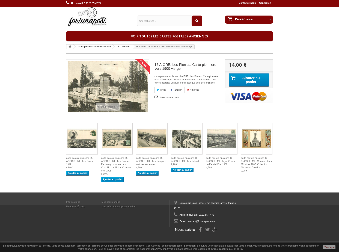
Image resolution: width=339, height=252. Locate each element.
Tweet (162, 89)
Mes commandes (111, 202)
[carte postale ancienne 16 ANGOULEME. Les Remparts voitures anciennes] (152, 139)
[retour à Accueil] (70, 47)
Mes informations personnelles (118, 206)
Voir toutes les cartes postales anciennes (169, 36)
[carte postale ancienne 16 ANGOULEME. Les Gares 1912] (82, 139)
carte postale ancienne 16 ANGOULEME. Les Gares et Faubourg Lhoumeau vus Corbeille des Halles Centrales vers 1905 (116, 164)
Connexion (265, 3)
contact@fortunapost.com (201, 221)
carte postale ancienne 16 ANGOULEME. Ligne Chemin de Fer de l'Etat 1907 (221, 161)
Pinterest (194, 89)
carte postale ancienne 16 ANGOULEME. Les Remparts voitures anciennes (151, 161)
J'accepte (329, 247)
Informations (73, 202)
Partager (177, 89)
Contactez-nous (247, 3)
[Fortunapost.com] (99, 17)
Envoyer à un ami (169, 97)
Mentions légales (75, 206)
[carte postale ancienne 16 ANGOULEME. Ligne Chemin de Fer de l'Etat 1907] (221, 139)
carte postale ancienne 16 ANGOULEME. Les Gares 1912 (79, 161)
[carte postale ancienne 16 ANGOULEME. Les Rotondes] (187, 139)
